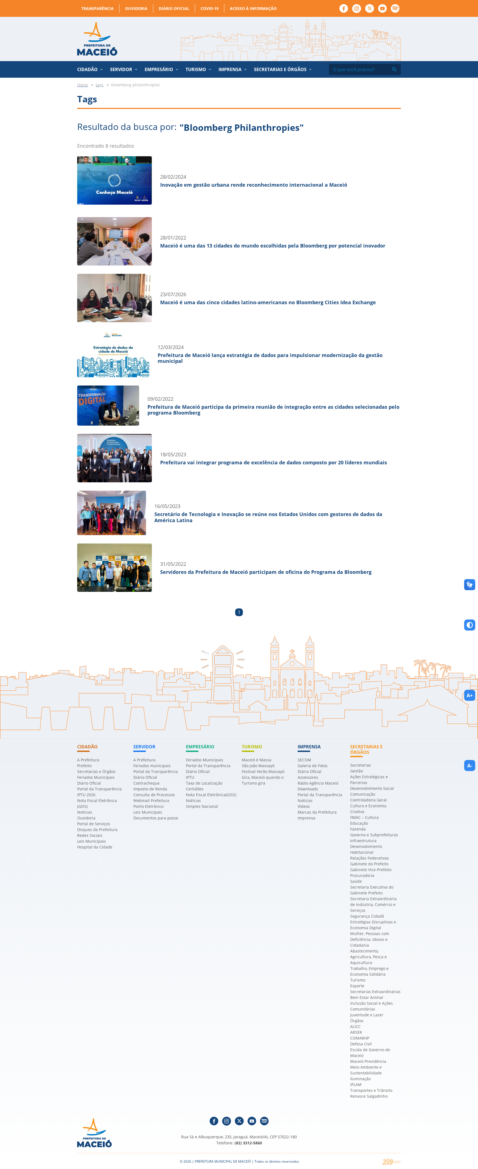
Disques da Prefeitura (97, 829)
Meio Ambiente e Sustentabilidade (366, 1070)
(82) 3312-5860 (248, 1142)
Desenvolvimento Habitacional (366, 849)
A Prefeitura (88, 759)
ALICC (355, 1026)
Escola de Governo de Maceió (370, 1052)
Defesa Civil (361, 1043)
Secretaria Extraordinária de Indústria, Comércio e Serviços (373, 904)
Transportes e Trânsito (371, 1090)
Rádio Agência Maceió (318, 783)
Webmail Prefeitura (151, 800)
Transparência (97, 8)
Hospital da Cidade (94, 847)
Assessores (308, 777)
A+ (470, 695)
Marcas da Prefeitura (317, 812)
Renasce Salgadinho (369, 1096)
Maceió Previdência (368, 1061)
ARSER (356, 1032)
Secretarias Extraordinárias (375, 991)
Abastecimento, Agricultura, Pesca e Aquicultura (368, 956)
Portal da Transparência (99, 789)
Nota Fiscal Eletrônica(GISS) (211, 794)
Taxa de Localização (204, 783)
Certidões (195, 789)
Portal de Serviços (93, 823)
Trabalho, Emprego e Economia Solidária (369, 971)
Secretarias (360, 765)
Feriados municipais (152, 765)
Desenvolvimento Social (372, 788)
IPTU (190, 777)
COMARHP (359, 1038)
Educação (359, 823)
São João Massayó (258, 765)
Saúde (356, 881)
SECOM (304, 759)
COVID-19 (210, 8)
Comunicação (362, 794)
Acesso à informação (253, 8)
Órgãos (356, 1020)
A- (469, 765)
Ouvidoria (136, 8)
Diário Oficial (174, 8)
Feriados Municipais (96, 777)
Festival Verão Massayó (263, 771)
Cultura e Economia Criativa (368, 808)
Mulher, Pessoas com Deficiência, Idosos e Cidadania (369, 939)
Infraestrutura (363, 840)
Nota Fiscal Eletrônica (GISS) (97, 803)
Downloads (308, 789)
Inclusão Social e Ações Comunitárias (371, 1006)
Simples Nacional (202, 806)
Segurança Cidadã (367, 916)
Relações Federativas (369, 858)
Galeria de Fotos (313, 765)
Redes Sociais (89, 835)
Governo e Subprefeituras (374, 834)
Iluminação (360, 1078)
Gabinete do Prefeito (369, 863)
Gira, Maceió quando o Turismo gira (263, 780)
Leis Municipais (91, 841)
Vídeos (304, 806)
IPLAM (356, 1084)
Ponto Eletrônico (148, 806)
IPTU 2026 (86, 794)
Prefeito (84, 765)
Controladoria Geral (368, 800)
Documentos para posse (155, 818)
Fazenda (358, 829)
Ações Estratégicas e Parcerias (369, 779)
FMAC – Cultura (364, 817)
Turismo (357, 980)
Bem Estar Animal (366, 997)
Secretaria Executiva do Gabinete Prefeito (371, 889)
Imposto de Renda (150, 789)
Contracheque (146, 783)
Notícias (84, 812)
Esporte (357, 985)
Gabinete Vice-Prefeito (370, 869)
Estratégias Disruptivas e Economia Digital (373, 924)
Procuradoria (362, 875)
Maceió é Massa (256, 759)
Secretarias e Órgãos (280, 69)
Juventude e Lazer (366, 1014)
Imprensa (306, 818)
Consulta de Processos (154, 794)
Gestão (356, 771)
